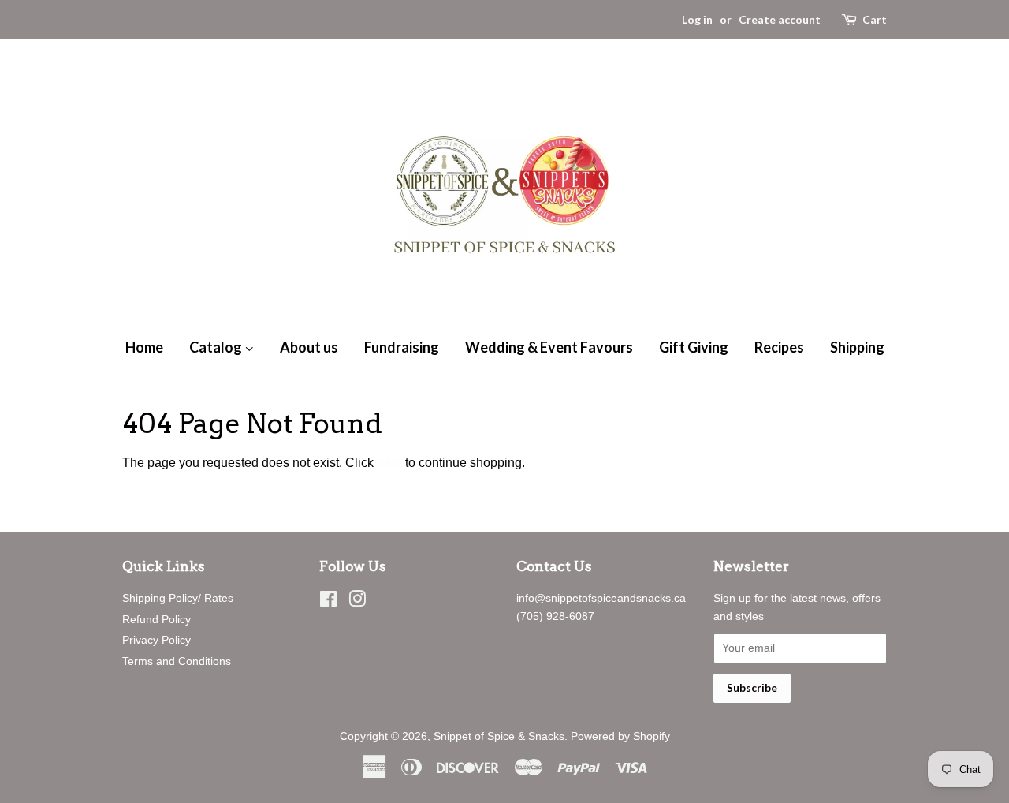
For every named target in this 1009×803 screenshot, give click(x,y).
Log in (697, 19)
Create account (780, 19)
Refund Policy (156, 620)
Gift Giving (693, 347)
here (389, 462)
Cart (874, 19)
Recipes (779, 347)
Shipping (857, 347)
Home (144, 347)
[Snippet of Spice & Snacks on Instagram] (357, 602)
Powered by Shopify (620, 736)
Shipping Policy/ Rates (177, 598)
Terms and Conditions (176, 661)
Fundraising (401, 347)
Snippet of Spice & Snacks (499, 736)
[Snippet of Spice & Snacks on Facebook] (328, 602)
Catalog (216, 347)
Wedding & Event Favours (549, 347)
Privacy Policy (156, 640)
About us (309, 347)
